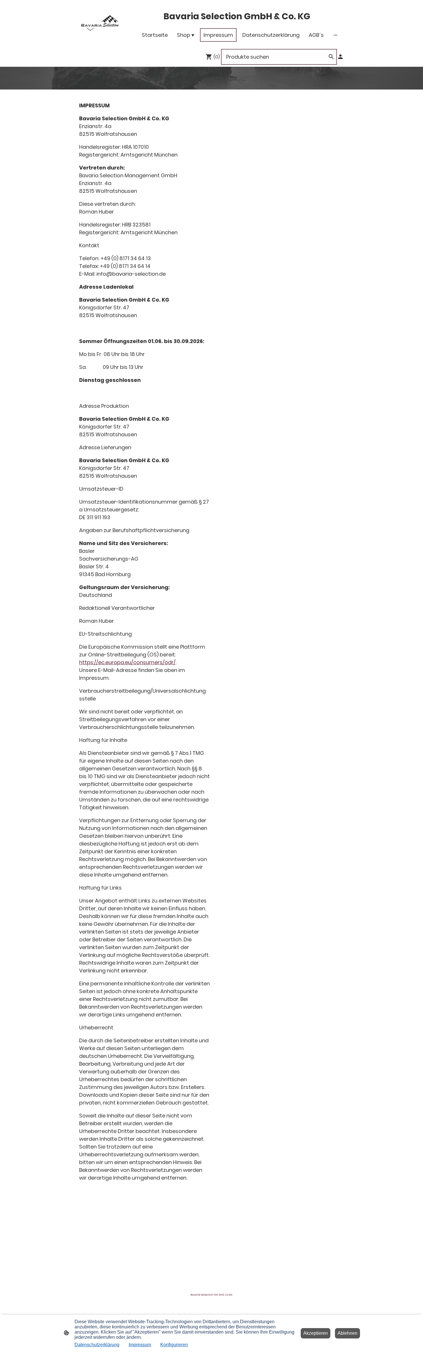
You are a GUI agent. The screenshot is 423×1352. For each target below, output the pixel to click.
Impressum (140, 1344)
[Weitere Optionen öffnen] (335, 35)
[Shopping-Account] (340, 56)
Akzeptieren (315, 1333)
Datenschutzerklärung (97, 1344)
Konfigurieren (174, 1344)
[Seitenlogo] (100, 23)
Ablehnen (347, 1333)
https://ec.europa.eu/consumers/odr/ (127, 662)
